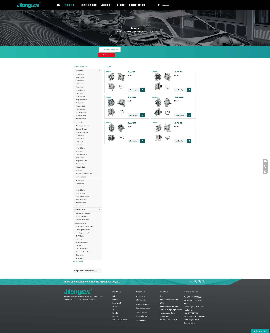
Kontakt (115, 313)
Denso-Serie (80, 84)
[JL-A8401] (116, 81)
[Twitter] (195, 281)
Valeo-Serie (80, 77)
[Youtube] (203, 281)
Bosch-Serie (80, 74)
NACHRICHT (106, 5)
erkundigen (134, 90)
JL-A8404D (179, 97)
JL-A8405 (178, 72)
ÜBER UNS (120, 5)
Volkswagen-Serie (82, 242)
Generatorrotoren (82, 216)
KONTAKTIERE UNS (137, 5)
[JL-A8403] (116, 132)
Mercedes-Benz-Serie (83, 252)
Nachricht (115, 306)
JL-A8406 (132, 97)
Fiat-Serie (79, 239)
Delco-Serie (80, 81)
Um (113, 310)
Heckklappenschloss (83, 230)
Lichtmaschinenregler (83, 213)
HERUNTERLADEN (89, 5)
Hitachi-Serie (80, 90)
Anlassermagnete (82, 132)
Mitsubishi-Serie (81, 109)
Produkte (115, 300)
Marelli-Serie (80, 103)
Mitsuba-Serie (81, 106)
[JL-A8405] (162, 81)
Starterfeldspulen (82, 129)
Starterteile (78, 122)
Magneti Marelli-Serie (83, 196)
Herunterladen (117, 303)
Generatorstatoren (82, 219)
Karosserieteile (80, 223)
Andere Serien (81, 119)
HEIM (58, 5)
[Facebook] (191, 281)
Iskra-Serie (79, 93)
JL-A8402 (178, 123)
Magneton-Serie (81, 161)
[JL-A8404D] (162, 107)
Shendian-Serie (81, 115)
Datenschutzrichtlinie (120, 320)
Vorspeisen (78, 71)
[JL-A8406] (116, 107)
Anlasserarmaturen (82, 126)
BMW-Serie (80, 236)
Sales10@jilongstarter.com (194, 307)
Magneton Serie (81, 100)
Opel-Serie (79, 255)
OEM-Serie (79, 170)
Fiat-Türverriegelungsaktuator (171, 310)
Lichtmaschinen (80, 177)
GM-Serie (79, 245)
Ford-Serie (79, 87)
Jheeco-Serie (80, 96)
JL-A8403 (132, 123)
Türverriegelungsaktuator (84, 226)
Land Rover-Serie (82, 249)
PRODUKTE (69, 5)
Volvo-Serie (80, 258)
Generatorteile (79, 209)
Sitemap (115, 316)
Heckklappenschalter (83, 233)
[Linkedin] (199, 281)
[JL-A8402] (162, 132)
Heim (114, 296)
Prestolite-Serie (81, 112)
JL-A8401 (132, 72)
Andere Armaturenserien (84, 173)
